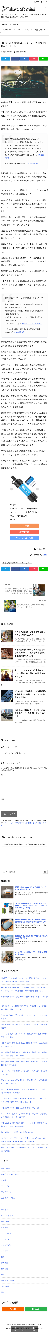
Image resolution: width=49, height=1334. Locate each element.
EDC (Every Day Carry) (10, 1174)
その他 (16, 25)
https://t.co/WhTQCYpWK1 (32, 324)
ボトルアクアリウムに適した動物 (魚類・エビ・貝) (20, 1108)
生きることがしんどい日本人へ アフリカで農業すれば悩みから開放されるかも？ (30, 673)
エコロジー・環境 (8, 1198)
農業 (3, 1274)
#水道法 (41, 155)
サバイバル (5, 1210)
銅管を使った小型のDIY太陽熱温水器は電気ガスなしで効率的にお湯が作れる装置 (24, 1063)
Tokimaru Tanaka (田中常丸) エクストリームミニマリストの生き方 (24, 1017)
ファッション (6, 1233)
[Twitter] (5, 59)
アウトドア (5, 1186)
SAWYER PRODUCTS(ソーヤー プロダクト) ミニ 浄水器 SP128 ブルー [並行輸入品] (24, 512)
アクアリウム (6, 1192)
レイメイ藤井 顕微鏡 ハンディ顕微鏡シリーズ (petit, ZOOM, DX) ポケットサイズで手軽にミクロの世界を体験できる (31, 905)
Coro (45, 555)
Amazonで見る (24, 526)
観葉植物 (4, 1269)
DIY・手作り (6, 1168)
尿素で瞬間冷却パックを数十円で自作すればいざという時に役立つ (24, 998)
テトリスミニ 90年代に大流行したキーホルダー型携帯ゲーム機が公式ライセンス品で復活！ (24, 1124)
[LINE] (43, 59)
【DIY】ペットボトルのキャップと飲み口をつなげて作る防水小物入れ (24, 1072)
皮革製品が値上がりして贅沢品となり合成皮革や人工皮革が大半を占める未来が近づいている (30, 652)
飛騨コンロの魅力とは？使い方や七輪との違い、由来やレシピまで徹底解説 (24, 1149)
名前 (2, 799)
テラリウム (5, 1221)
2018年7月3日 (18, 332)
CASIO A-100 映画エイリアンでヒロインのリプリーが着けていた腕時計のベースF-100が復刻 (24, 1115)
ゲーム (3, 1204)
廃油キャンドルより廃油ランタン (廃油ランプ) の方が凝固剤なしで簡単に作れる (24, 1081)
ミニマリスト (6, 1239)
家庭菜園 (4, 1263)
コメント (4, 775)
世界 (43, 549)
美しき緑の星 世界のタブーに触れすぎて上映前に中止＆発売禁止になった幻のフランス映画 (24, 1054)
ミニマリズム (6, 1245)
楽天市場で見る (24, 532)
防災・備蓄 (5, 1286)
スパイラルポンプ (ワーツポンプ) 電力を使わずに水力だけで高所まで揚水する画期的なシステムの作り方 (24, 1139)
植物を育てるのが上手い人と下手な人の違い (17, 1132)
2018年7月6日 (32, 163)
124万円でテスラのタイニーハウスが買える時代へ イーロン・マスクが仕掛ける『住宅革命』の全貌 (24, 979)
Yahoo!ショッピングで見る (24, 538)
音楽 (3, 1292)
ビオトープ (5, 1227)
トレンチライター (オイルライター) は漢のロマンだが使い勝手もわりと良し (24, 1035)
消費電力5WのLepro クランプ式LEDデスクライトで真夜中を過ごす (24, 1026)
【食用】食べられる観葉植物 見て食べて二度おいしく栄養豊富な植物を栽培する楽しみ (24, 1007)
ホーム (6, 25)
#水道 (7, 158)
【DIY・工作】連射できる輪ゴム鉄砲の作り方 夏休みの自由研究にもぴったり (24, 1044)
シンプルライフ (7, 1216)
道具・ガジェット (8, 1280)
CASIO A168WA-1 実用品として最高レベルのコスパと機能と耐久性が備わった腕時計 (24, 1091)
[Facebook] (15, 59)
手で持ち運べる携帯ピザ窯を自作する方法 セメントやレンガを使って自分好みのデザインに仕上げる (24, 1100)
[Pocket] (33, 59)
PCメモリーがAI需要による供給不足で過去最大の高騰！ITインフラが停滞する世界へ (30, 694)
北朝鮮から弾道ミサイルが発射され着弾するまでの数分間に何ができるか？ (30, 713)
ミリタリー (5, 1251)
